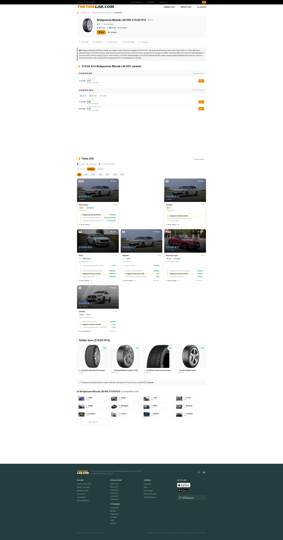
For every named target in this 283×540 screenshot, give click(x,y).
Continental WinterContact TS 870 (93, 265)
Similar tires (112, 42)
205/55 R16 (114, 484)
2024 (86, 175)
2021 (107, 175)
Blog (145, 487)
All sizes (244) (129, 42)
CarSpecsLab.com (150, 497)
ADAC (81, 255)
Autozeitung (83, 205)
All (79, 175)
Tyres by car (81, 494)
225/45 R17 (114, 487)
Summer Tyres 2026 (84, 484)
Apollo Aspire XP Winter (90, 321)
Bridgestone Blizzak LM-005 (101, 13)
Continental (114, 508)
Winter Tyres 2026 (83, 487)
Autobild (169, 205)
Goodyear (113, 517)
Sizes (112, 28)
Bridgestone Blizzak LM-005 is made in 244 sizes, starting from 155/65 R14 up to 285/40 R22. (118, 382)
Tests (102, 28)
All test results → (200, 159)
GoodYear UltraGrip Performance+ (180, 271)
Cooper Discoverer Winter (134, 271)
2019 (122, 175)
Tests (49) (98, 42)
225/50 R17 (114, 493)
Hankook (113, 523)
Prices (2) (84, 42)
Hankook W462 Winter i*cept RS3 (136, 276)
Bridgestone (85, 13)
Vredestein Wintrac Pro (177, 276)
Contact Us (163, 2)
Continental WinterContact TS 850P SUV (95, 327)
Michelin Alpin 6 (174, 221)
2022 (100, 175)
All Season (201, 7)
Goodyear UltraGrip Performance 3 (93, 220)
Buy (102, 32)
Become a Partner (150, 494)
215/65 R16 (144, 55)
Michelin (113, 511)
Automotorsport (172, 255)
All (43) (100, 169)
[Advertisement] (141, 135)
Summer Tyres (169, 7)
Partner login (148, 490)
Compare (113, 32)
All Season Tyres (83, 490)
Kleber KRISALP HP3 (89, 276)
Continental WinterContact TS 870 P (93, 217)
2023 (93, 175)
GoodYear (89, 58)
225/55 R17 (114, 496)
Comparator (151, 2)
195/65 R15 (114, 490)
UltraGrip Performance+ (186, 55)
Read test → (157, 280)
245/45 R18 (114, 499)
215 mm (91, 169)
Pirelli (112, 520)
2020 (115, 175)
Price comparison (136, 2)
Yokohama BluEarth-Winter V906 (92, 271)
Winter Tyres (186, 7)
